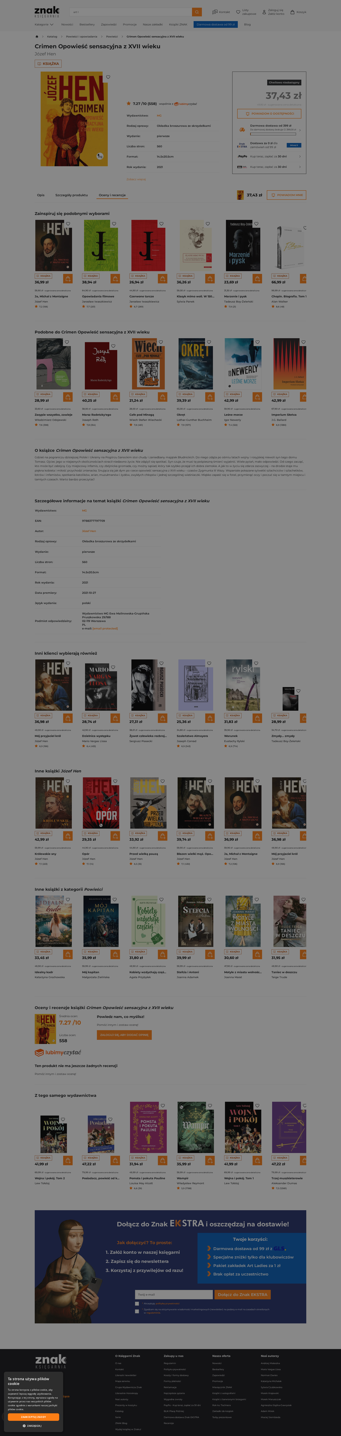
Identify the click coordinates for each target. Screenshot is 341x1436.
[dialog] (33, 1402)
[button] (33, 1425)
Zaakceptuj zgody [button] (33, 1417)
